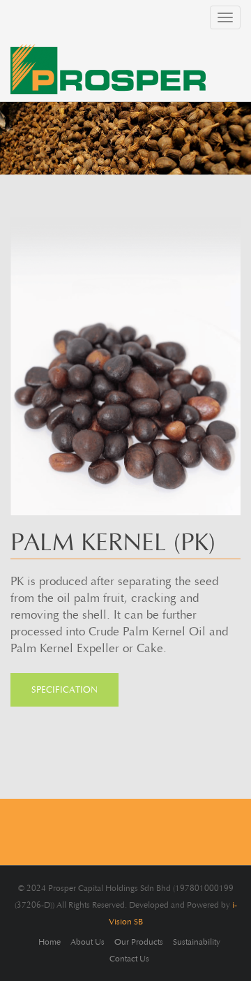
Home (49, 942)
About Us (87, 942)
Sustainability (196, 942)
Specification (64, 689)
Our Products (138, 942)
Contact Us (129, 959)
